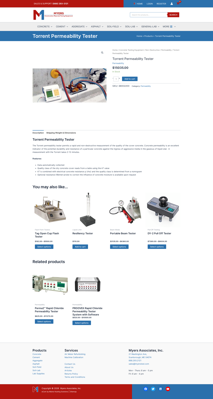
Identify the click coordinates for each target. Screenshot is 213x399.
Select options (44, 246)
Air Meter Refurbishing (75, 354)
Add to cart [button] (80, 246)
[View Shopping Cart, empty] (177, 3)
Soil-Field (37, 367)
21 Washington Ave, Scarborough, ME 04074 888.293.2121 (140, 357)
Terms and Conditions (75, 377)
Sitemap (73, 392)
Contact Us (70, 364)
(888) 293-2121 (60, 3)
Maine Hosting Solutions (58, 392)
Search (173, 15)
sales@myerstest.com (139, 364)
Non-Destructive (152, 50)
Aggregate (37, 360)
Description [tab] (38, 133)
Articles (68, 370)
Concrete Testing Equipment (131, 50)
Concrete (37, 354)
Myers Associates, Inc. (70, 388)
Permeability (166, 50)
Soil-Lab (36, 370)
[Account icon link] (171, 3)
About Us (69, 367)
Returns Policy (71, 374)
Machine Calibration (74, 357)
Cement (36, 357)
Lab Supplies (38, 373)
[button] (51, 26)
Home (115, 50)
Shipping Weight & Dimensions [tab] (61, 133)
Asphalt (36, 364)
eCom (44, 392)
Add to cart (129, 79)
